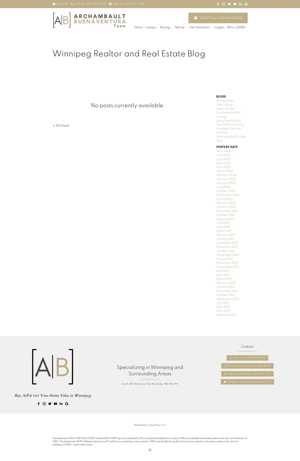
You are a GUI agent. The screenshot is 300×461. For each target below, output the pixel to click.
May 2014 (222, 307)
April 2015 (223, 275)
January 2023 (226, 207)
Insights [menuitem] (219, 27)
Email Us (62, 4)
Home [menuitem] (138, 27)
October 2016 (225, 251)
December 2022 (227, 211)
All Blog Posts (225, 100)
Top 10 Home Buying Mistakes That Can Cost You (230, 128)
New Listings (224, 104)
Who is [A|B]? (236, 27)
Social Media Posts (228, 120)
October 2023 (225, 191)
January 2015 (225, 287)
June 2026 (223, 159)
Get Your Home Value (221, 18)
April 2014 (223, 310)
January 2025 (226, 183)
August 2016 (224, 259)
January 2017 (225, 239)
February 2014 (226, 315)
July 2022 (223, 223)
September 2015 (227, 267)
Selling (179, 27)
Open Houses (225, 108)
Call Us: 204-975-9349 (90, 4)
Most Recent (224, 151)
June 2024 (223, 187)
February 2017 (225, 235)
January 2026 (226, 179)
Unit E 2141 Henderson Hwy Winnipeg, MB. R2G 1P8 (150, 384)
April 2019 (223, 227)
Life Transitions (199, 27)
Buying (165, 27)
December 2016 (227, 243)
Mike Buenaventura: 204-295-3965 (249, 366)
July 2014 (222, 303)
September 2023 (228, 195)
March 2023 (224, 199)
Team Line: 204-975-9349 (249, 358)
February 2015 (226, 283)
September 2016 (227, 255)
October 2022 (225, 215)
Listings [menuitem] (150, 27)
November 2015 (227, 263)
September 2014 (227, 299)
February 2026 (226, 175)
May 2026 (223, 163)
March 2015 (224, 279)
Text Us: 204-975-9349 (128, 4)
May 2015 (223, 271)
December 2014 (227, 291)
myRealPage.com (156, 425)
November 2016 (227, 247)
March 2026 (224, 171)
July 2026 (223, 155)
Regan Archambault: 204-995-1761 (249, 374)
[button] (60, 4)
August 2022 (225, 219)
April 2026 (223, 167)
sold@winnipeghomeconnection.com (249, 382)
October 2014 (225, 295)
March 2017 (224, 231)
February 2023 (226, 203)
